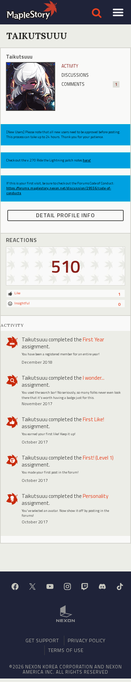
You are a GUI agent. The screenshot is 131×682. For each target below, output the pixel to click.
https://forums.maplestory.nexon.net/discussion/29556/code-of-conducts (58, 190)
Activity (69, 66)
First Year (93, 339)
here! (87, 160)
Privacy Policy (86, 640)
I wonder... (93, 378)
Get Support (42, 640)
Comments (89, 84)
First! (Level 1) (98, 458)
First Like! (93, 419)
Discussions (75, 75)
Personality (95, 496)
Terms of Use (65, 650)
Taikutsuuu (35, 339)
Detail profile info (65, 215)
